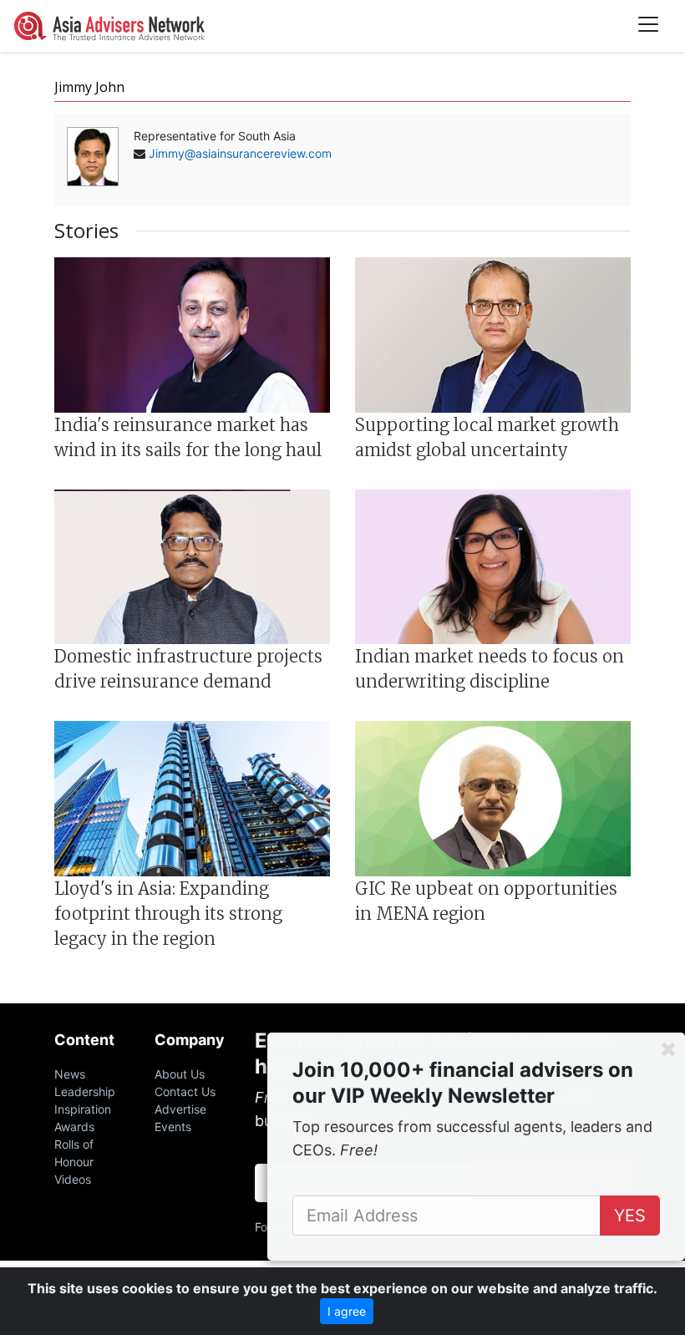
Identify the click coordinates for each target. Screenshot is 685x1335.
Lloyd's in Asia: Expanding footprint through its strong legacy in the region (168, 913)
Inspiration (82, 1109)
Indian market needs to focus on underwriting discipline (489, 669)
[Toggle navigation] (648, 25)
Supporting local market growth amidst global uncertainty (487, 437)
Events (173, 1126)
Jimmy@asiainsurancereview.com (240, 153)
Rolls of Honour (74, 1153)
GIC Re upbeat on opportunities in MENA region (486, 901)
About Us (180, 1074)
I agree (346, 1311)
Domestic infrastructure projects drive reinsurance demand (188, 669)
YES (630, 1216)
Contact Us (185, 1091)
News (69, 1074)
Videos (72, 1179)
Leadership (84, 1091)
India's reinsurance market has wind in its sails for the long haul (188, 437)
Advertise (180, 1109)
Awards (74, 1126)
